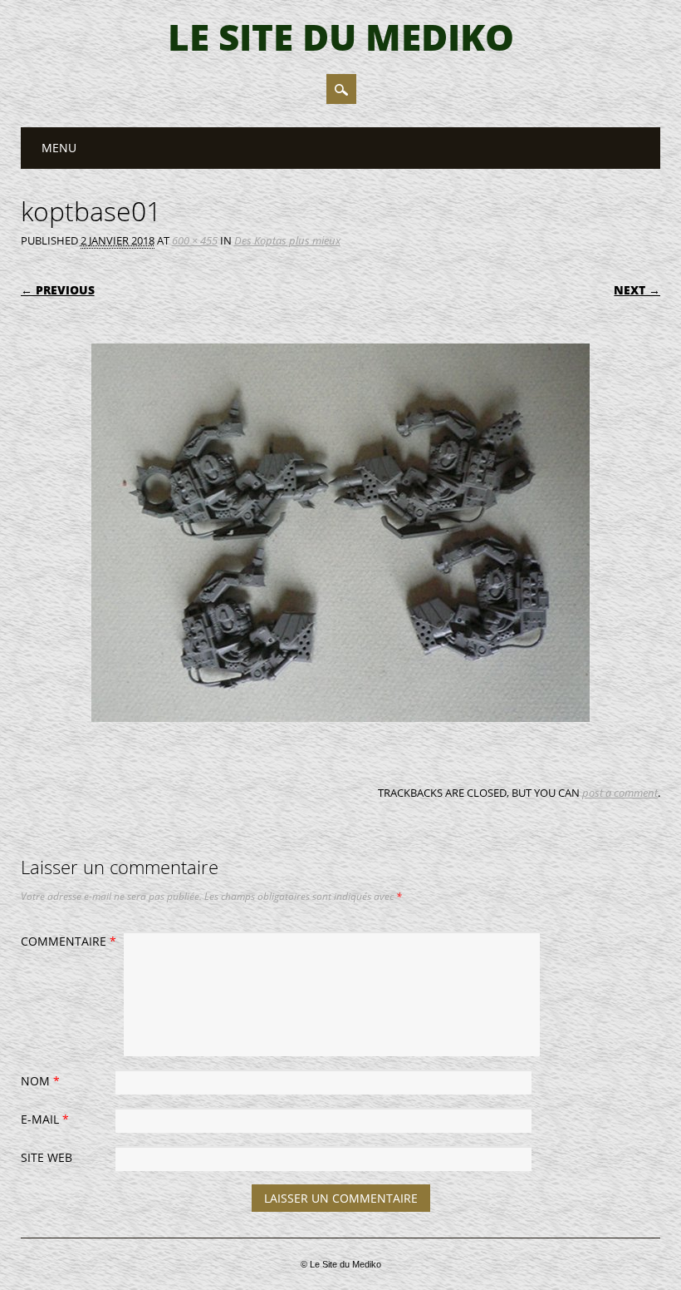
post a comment (620, 792)
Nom (40, 1081)
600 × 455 (195, 240)
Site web (46, 1157)
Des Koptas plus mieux (287, 240)
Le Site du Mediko (341, 37)
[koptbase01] (340, 737)
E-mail (45, 1119)
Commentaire (68, 941)
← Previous (58, 290)
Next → (637, 290)
